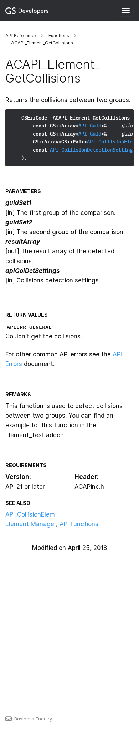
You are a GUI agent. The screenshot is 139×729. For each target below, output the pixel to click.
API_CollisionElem (111, 141)
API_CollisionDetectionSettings (92, 150)
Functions (58, 35)
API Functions (79, 524)
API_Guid (89, 125)
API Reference (20, 35)
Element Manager (30, 524)
